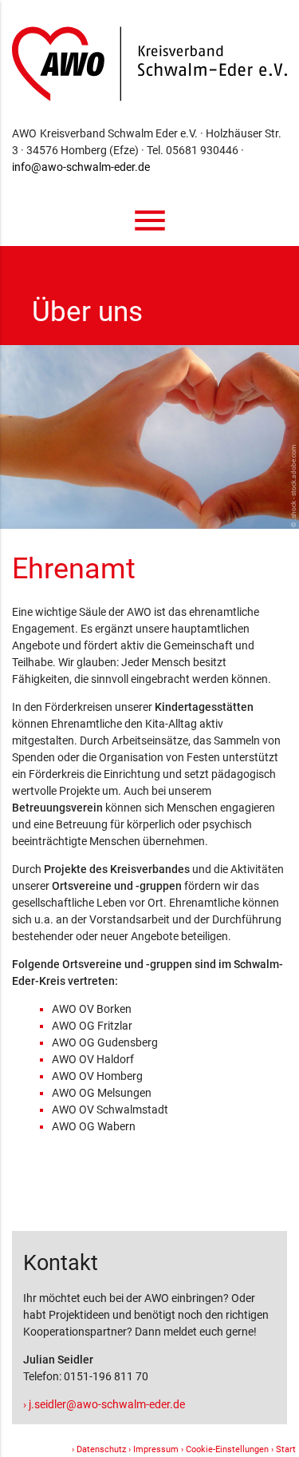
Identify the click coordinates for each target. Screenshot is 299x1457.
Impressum (156, 1449)
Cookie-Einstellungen (227, 1449)
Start (286, 1449)
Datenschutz (101, 1449)
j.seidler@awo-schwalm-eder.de (107, 1404)
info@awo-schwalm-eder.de (81, 167)
